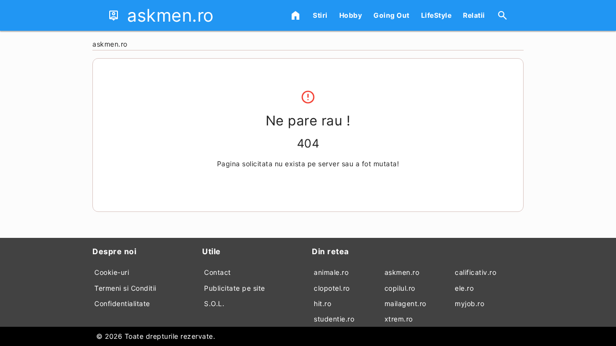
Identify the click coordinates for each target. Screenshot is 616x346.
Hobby (350, 15)
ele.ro (464, 288)
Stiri (320, 15)
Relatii (474, 15)
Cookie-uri (111, 272)
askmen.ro (402, 272)
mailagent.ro (405, 303)
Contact (217, 272)
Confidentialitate (122, 303)
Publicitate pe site (234, 288)
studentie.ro (334, 319)
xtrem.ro (399, 319)
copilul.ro (400, 288)
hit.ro (322, 303)
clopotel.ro (332, 288)
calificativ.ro (475, 272)
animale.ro (331, 272)
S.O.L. (214, 303)
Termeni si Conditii (125, 288)
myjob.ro (469, 303)
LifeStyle (436, 15)
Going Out (391, 15)
